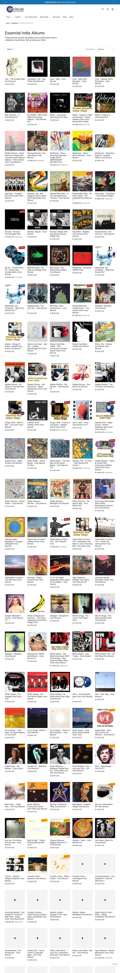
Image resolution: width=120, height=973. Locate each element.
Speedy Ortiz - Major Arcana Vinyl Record (13, 462)
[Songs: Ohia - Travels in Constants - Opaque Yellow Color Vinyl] (60, 410)
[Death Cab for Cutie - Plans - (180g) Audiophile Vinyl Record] (105, 900)
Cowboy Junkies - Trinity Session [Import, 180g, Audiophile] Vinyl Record (37, 915)
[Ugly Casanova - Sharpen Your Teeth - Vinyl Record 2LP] (82, 565)
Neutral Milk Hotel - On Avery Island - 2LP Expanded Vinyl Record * (82, 197)
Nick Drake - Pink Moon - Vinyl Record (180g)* (105, 195)
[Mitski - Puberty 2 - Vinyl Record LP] (105, 103)
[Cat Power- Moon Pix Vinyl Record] (105, 828)
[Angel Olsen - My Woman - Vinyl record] (15, 754)
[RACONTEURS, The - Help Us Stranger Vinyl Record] (37, 255)
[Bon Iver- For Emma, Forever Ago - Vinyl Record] (15, 828)
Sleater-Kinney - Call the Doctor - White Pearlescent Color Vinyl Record (37, 387)
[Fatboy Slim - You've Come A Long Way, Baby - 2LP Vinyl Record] (37, 938)
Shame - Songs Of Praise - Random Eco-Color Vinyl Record (14, 346)
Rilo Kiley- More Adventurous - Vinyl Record (58, 308)
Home (8, 23)
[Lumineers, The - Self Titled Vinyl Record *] (37, 67)
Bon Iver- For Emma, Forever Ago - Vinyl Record (13, 842)
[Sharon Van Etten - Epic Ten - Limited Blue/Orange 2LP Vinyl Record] (37, 332)
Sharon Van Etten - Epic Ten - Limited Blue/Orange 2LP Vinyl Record (37, 347)
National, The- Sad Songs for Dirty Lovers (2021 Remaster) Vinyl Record (36, 197)
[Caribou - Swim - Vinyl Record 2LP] (82, 828)
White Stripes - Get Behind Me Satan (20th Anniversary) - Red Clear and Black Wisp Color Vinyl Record (59, 658)
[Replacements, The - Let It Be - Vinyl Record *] (37, 294)
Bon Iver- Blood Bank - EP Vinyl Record (104, 805)
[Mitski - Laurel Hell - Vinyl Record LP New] (60, 103)
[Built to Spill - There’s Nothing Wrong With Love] (37, 828)
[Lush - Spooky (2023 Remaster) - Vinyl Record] (105, 67)
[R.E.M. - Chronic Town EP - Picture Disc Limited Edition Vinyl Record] (15, 255)
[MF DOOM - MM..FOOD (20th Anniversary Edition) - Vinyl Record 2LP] (37, 103)
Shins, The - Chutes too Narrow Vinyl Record (103, 346)
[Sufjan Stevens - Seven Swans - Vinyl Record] (15, 489)
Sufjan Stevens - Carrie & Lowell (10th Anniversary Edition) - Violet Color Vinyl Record (105, 465)
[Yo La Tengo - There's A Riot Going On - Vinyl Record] (60, 718)
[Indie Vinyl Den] (15, 9)
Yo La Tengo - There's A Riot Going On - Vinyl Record (60, 732)
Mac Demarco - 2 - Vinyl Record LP (13, 116)
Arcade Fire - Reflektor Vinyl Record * (36, 767)
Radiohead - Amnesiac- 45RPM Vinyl (82, 269)
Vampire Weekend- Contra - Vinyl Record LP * (14, 618)
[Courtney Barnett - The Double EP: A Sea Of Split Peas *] (105, 864)
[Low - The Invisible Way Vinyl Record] (15, 67)
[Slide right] (114, 2)
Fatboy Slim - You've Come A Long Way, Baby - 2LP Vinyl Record (35, 953)
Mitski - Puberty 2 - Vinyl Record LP (103, 116)
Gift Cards (56, 17)
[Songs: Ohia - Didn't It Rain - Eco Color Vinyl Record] (15, 410)
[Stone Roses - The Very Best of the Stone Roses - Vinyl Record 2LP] (60, 448)
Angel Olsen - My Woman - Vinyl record (14, 767)
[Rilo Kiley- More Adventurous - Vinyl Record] (60, 294)
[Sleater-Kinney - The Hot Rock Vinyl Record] (105, 372)
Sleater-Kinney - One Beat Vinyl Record (81, 385)
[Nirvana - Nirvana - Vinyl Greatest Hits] (15, 219)
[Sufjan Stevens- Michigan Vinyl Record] (60, 489)
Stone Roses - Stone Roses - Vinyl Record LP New (36, 463)
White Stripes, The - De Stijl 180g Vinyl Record (105, 655)
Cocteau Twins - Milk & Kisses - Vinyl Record (59, 877)
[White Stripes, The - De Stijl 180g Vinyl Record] (105, 642)
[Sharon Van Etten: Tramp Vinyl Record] (82, 332)
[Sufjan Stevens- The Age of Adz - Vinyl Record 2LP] (82, 489)
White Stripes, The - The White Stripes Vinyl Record (37, 696)
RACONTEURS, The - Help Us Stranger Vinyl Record (36, 270)
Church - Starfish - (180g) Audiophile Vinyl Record (14, 878)
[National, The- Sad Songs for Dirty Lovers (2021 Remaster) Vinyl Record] (37, 181)
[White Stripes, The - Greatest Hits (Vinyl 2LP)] (15, 682)
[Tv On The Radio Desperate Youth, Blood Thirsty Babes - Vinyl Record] (60, 565)
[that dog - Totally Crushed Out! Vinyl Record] (37, 565)
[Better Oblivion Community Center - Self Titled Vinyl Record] (37, 792)
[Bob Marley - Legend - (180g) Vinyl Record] (82, 792)
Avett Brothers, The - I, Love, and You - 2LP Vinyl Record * (82, 768)
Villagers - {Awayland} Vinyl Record (59, 617)
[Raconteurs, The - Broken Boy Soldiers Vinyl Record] (60, 255)
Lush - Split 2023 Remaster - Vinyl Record (79, 81)
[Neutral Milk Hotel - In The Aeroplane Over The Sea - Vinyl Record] (60, 181)
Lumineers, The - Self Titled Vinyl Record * (36, 80)
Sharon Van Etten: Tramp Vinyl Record (80, 345)
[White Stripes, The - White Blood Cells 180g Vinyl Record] (60, 682)
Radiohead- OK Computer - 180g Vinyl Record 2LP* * (14, 308)
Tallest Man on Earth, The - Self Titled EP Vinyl (59, 541)
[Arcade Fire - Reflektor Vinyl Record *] (37, 754)
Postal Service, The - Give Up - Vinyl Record (104, 233)
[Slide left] (6, 2)
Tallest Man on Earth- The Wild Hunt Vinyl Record (14, 580)
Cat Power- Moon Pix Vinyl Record (104, 841)
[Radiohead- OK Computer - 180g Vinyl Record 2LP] (105, 255)
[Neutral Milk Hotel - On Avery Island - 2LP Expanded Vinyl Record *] (82, 181)
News (71, 17)
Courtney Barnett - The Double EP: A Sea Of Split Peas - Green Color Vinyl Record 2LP (14, 915)
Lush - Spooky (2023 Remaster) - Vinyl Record (104, 81)
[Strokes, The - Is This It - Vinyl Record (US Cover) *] (82, 448)
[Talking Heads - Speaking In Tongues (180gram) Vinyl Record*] (15, 527)
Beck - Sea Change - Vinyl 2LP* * (104, 767)
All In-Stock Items (31, 17)
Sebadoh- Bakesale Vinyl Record (103, 307)
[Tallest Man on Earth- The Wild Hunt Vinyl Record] (15, 565)
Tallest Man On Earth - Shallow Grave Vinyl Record (36, 541)
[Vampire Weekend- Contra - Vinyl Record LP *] (15, 603)
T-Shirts (17, 17)
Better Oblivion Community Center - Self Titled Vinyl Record (37, 806)
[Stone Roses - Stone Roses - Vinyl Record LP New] (37, 448)
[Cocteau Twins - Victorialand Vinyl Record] (82, 864)
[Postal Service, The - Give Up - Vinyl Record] (105, 219)
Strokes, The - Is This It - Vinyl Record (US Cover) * (82, 463)
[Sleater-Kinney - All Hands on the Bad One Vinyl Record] (15, 372)
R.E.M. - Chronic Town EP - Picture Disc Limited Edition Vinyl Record (14, 271)
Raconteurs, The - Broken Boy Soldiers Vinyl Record (58, 270)
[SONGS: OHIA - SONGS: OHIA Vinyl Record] (37, 410)
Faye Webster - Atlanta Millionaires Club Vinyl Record (104, 952)
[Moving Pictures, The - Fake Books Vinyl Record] (37, 141)
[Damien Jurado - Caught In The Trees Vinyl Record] (60, 900)
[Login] (107, 9)
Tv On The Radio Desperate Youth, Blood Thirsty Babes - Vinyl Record (60, 581)
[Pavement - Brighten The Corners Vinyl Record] (82, 219)
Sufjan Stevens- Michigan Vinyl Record (59, 502)
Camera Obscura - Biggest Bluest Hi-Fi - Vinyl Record (59, 842)
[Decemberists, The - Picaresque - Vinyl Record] (15, 938)
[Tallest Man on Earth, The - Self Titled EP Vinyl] (60, 527)
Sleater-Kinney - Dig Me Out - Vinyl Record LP (59, 386)
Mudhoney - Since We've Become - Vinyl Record (81, 155)
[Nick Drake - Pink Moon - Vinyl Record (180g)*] (105, 181)
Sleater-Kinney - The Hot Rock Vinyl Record (104, 385)
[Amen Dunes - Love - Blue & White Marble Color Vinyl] (82, 718)
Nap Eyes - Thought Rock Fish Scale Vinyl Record (14, 196)
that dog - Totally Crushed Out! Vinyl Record (35, 580)
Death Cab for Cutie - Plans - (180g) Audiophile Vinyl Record (105, 914)
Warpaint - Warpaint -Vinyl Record (14, 655)
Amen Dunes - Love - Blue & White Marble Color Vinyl (81, 732)
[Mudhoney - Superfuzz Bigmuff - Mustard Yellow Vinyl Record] (105, 141)
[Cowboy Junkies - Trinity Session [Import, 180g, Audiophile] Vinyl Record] (37, 900)
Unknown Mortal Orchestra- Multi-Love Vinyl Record (104, 580)
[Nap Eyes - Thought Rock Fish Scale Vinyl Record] (15, 181)
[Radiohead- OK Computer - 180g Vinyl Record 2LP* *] (15, 294)
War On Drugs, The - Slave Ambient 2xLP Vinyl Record (103, 618)
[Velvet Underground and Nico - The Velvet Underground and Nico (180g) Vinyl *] (37, 603)
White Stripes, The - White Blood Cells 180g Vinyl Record (59, 696)
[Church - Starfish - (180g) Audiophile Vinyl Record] (15, 864)
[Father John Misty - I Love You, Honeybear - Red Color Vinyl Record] (60, 938)
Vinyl (8, 17)
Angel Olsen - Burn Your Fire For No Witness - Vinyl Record (104, 732)
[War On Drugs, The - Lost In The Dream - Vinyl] (82, 603)
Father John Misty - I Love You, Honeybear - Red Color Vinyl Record (59, 952)
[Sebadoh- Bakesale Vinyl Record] (105, 294)
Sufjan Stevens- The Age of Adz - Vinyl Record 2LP (81, 503)
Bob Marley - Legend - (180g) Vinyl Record (81, 805)
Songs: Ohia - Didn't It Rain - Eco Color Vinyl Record (14, 425)
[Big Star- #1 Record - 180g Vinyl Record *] (60, 792)
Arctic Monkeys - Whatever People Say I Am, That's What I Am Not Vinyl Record (59, 769)
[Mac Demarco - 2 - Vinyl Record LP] (15, 103)
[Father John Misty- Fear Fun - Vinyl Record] (82, 938)
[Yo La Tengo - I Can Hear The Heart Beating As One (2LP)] (15, 718)
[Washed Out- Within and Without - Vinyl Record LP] (37, 642)
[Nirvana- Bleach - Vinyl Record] (37, 219)
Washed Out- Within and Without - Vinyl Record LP (35, 656)
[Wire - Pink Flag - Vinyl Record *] (105, 682)
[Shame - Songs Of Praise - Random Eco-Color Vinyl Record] (15, 332)
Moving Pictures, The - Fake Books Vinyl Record (37, 155)
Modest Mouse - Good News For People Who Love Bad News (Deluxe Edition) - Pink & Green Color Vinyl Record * (15, 157)
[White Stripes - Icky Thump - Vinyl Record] (82, 642)
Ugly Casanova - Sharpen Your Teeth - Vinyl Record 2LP (81, 580)
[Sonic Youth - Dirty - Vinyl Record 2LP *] (82, 410)
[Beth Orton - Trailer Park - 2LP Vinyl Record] (15, 792)
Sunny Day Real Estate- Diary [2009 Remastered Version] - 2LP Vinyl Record (105, 504)
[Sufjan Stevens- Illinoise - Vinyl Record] (37, 489)
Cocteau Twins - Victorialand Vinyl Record (79, 878)
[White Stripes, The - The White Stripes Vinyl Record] (37, 682)
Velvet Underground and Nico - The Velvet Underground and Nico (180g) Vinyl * (36, 619)
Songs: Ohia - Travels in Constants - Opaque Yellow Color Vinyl (60, 425)
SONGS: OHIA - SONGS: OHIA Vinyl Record (35, 425)
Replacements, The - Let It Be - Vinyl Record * (37, 308)
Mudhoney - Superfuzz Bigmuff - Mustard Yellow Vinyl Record (104, 155)
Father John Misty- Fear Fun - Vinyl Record (82, 951)
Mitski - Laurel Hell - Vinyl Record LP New (58, 116)
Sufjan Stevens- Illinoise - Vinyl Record (36, 502)
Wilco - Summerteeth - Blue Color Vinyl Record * (82, 696)
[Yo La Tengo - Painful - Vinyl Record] (37, 718)
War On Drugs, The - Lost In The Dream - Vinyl (81, 618)
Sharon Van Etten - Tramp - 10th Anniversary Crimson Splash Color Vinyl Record (58, 348)
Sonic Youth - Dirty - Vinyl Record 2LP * (81, 424)
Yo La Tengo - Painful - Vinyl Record (36, 731)
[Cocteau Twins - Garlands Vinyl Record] (37, 864)
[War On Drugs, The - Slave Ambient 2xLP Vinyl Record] (105, 603)
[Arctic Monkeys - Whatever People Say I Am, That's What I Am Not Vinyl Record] (60, 754)
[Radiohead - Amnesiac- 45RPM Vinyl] (82, 255)
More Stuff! (44, 17)
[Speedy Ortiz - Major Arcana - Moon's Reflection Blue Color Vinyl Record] (105, 410)
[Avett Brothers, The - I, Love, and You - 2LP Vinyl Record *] (82, 754)
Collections (14, 23)
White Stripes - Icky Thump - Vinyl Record (81, 655)
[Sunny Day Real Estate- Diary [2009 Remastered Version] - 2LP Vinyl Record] (105, 489)
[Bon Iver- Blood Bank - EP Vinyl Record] (105, 792)
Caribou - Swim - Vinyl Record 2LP (81, 841)
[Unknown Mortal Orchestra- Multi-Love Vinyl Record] (105, 565)
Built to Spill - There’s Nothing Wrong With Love (36, 842)
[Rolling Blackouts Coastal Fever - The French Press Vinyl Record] (82, 294)
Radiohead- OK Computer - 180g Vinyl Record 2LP (104, 270)
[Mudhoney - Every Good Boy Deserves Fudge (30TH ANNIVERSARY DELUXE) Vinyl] (60, 141)
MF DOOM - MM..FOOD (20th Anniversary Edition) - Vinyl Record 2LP (37, 118)
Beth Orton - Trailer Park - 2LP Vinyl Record (15, 805)
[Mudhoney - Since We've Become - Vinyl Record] (82, 141)
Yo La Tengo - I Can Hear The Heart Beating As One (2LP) (15, 732)
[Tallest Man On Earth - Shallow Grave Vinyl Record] (37, 527)
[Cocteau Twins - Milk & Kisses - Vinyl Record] (60, 864)
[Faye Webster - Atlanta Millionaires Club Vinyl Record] (105, 938)
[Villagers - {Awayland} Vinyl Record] (60, 603)
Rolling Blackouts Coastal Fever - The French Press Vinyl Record (80, 309)
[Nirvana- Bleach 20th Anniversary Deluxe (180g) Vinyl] (60, 219)
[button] (102, 9)
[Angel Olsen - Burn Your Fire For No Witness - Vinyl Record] (105, 718)
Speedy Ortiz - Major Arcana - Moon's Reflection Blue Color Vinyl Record (104, 426)
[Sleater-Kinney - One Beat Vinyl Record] (82, 372)
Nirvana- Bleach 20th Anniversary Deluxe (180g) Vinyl (59, 234)
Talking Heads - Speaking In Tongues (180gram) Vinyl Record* (13, 542)
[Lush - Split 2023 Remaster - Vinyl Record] (82, 67)
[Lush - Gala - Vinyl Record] (60, 67)
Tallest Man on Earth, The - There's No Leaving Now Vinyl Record (104, 542)
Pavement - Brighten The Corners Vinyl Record (81, 234)
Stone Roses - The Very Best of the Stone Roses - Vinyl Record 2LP (60, 464)
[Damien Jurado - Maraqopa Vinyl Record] (82, 900)
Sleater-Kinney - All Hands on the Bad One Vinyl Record (14, 386)
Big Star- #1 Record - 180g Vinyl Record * (58, 805)
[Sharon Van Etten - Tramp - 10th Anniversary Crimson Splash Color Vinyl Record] (60, 332)
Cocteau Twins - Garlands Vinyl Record (36, 877)
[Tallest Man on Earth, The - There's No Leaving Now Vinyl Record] (105, 527)
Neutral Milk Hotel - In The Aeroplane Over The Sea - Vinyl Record (59, 196)
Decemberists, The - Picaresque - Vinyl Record (13, 952)
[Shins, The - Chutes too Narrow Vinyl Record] (105, 332)
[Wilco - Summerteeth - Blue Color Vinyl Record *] (82, 682)
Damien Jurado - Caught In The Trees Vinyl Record (58, 914)
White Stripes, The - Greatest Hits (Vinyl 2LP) (13, 696)
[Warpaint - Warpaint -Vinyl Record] (15, 642)
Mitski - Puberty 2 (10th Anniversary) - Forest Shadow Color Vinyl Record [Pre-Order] (82, 118)
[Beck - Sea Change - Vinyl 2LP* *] (105, 754)
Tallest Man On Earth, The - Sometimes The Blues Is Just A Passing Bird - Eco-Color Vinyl (82, 542)
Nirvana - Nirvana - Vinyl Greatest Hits (13, 233)
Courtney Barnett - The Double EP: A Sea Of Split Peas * (105, 878)
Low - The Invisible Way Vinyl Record (15, 80)
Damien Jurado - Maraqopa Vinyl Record (82, 913)
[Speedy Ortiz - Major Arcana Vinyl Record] (15, 448)
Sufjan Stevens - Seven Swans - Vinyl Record (15, 502)
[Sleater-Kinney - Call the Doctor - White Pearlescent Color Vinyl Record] (37, 372)
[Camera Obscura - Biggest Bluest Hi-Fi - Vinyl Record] (60, 828)
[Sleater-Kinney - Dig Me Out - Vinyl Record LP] (60, 372)
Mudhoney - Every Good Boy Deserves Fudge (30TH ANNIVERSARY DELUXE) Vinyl (58, 157)
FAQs (65, 17)
